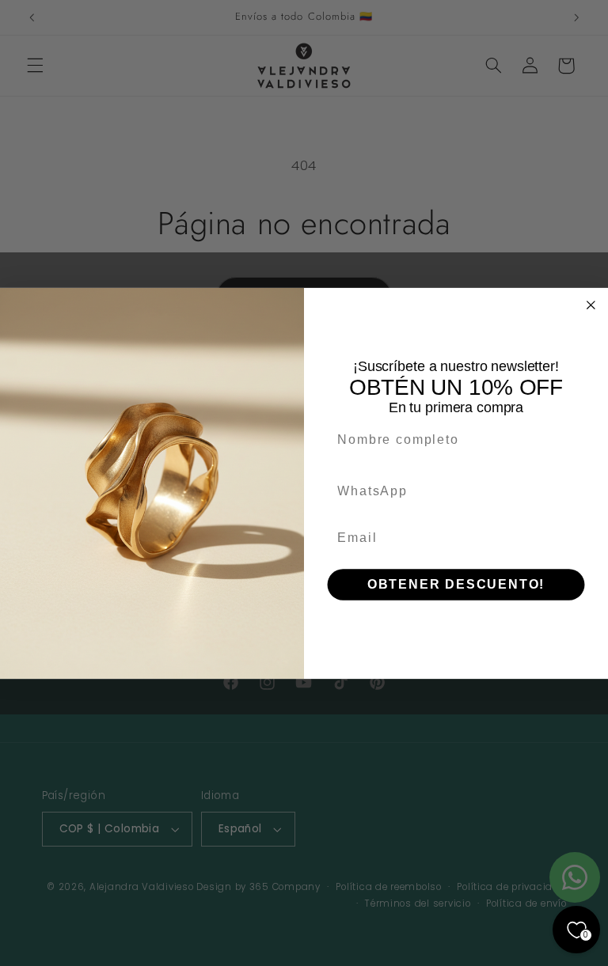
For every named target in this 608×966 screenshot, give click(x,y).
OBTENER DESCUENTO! (456, 584)
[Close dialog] (591, 304)
